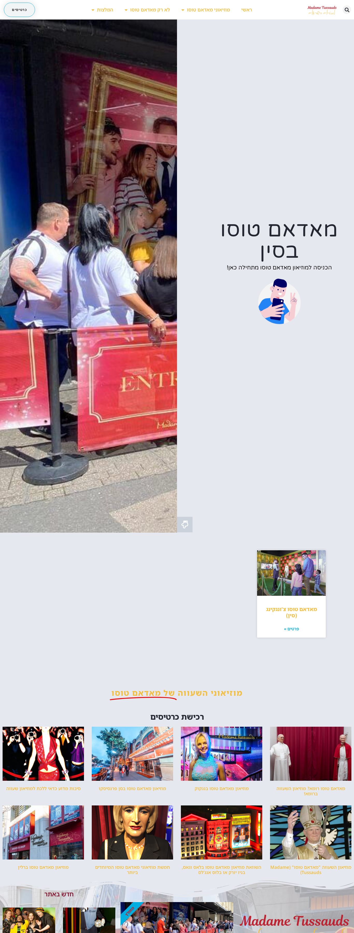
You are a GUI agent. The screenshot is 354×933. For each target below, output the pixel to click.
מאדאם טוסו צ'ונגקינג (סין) (291, 612)
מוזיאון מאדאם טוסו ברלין (43, 867)
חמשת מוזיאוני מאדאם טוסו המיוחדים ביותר (132, 869)
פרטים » (291, 629)
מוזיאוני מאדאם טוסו (208, 9)
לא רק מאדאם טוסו (150, 9)
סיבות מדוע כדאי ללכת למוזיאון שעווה (43, 788)
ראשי (246, 9)
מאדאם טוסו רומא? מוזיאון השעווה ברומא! (311, 791)
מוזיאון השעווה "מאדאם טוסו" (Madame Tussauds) (310, 869)
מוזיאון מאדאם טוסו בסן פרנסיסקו (132, 788)
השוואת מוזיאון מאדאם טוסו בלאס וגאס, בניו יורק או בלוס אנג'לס (221, 869)
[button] (347, 9)
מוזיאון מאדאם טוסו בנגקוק (222, 788)
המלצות (105, 9)
